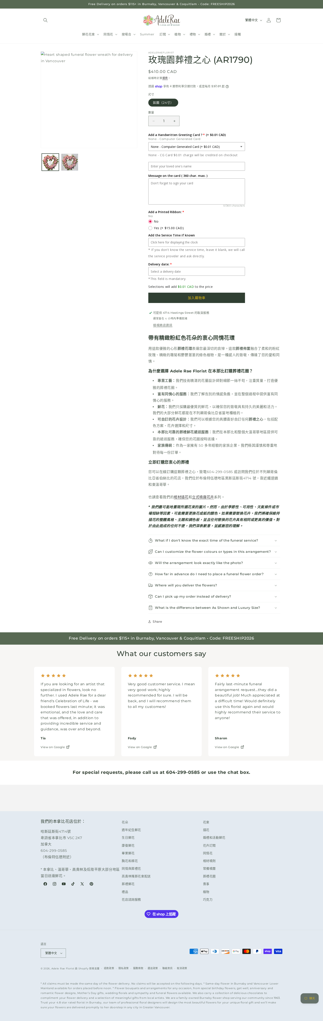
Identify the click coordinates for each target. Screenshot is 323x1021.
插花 (206, 830)
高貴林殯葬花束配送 (136, 876)
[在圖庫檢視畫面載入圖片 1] (50, 162)
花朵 (125, 822)
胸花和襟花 (130, 861)
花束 (206, 822)
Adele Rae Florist (62, 968)
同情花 (208, 853)
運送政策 (153, 968)
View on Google (53, 747)
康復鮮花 (128, 845)
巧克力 (208, 899)
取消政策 (182, 968)
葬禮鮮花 (128, 884)
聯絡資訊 (167, 968)
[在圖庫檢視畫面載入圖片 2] (69, 162)
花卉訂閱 (209, 845)
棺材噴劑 (209, 861)
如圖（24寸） (163, 103)
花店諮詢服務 (131, 899)
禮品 (125, 892)
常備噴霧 (209, 868)
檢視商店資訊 (162, 325)
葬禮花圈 (209, 876)
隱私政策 (123, 968)
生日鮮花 (128, 838)
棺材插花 (181, 497)
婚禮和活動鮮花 (214, 838)
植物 (206, 892)
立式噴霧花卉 (203, 497)
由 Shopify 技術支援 (87, 968)
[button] (45, 20)
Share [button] (157, 622)
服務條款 (138, 968)
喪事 (206, 884)
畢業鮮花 (128, 853)
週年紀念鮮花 (131, 830)
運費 (165, 78)
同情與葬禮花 (131, 868)
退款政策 (109, 968)
